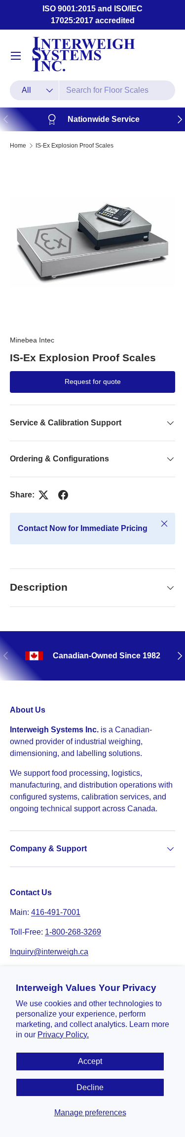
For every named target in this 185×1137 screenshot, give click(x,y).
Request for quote (93, 381)
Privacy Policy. (63, 1034)
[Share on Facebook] (63, 495)
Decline (90, 1087)
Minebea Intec (32, 340)
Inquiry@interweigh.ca (49, 952)
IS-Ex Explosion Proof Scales (74, 145)
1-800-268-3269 (73, 932)
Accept (90, 1061)
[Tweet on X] (43, 495)
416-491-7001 (55, 912)
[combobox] (92, 90)
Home (18, 145)
